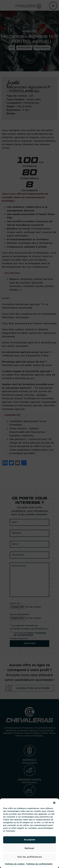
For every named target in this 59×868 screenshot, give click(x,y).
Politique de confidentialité (39, 864)
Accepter (29, 840)
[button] (54, 802)
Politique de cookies (15, 864)
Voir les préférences (29, 857)
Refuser (29, 848)
